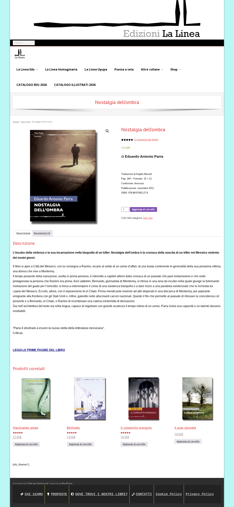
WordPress (67, 483)
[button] (107, 131)
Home (16, 121)
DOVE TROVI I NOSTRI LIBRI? (101, 494)
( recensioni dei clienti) (146, 139)
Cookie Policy (169, 494)
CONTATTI (144, 494)
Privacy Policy (200, 494)
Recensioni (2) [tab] (42, 233)
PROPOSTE (59, 494)
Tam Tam (25, 121)
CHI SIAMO (34, 494)
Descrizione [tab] (23, 233)
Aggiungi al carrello (143, 209)
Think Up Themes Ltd (37, 483)
